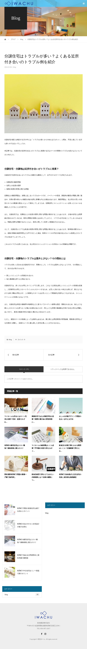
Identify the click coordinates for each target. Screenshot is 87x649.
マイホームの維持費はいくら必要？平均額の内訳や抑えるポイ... (43, 448)
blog (14, 67)
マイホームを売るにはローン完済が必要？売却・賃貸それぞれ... (15, 419)
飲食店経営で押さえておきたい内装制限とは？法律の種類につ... (43, 477)
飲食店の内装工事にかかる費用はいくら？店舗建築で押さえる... (70, 448)
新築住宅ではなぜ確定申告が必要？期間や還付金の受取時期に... (43, 419)
